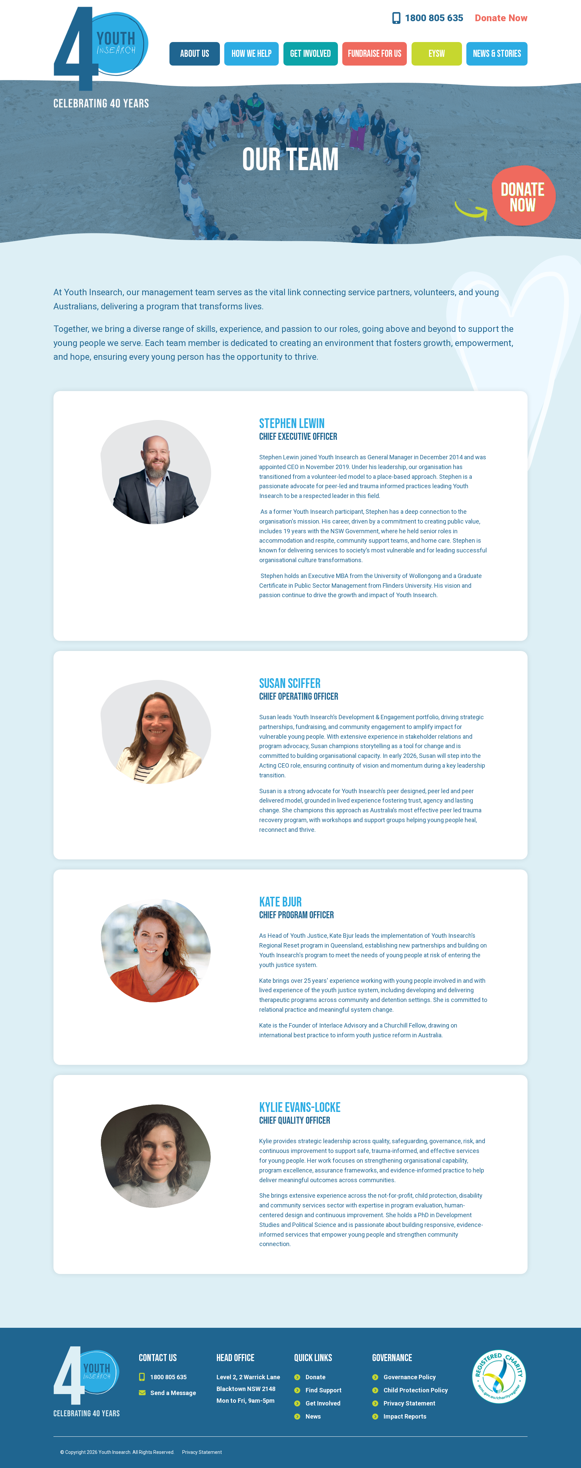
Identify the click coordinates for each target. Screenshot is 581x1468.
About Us (194, 54)
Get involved (310, 54)
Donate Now (501, 18)
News (313, 1416)
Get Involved (323, 1403)
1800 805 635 (433, 19)
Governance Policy (410, 1377)
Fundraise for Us (374, 54)
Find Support (324, 1390)
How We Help (252, 54)
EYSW (437, 54)
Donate (315, 1377)
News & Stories (497, 54)
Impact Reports (405, 1416)
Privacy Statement (409, 1403)
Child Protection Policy (416, 1390)
